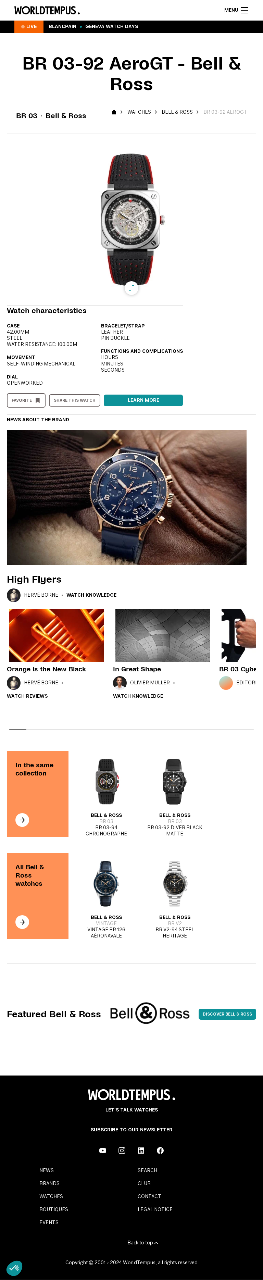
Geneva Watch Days (111, 26)
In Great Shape (137, 669)
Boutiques (53, 1209)
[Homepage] (47, 10)
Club (144, 1183)
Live (31, 26)
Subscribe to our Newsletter (132, 1130)
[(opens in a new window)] (102, 1150)
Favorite (22, 400)
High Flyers (34, 579)
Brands (49, 1183)
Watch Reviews (27, 696)
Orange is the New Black (46, 669)
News (46, 1170)
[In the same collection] (22, 820)
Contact (149, 1196)
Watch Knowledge (91, 595)
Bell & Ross (177, 112)
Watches (139, 112)
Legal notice (155, 1209)
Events (49, 1222)
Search (147, 1170)
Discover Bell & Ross (227, 1014)
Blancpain (62, 26)
